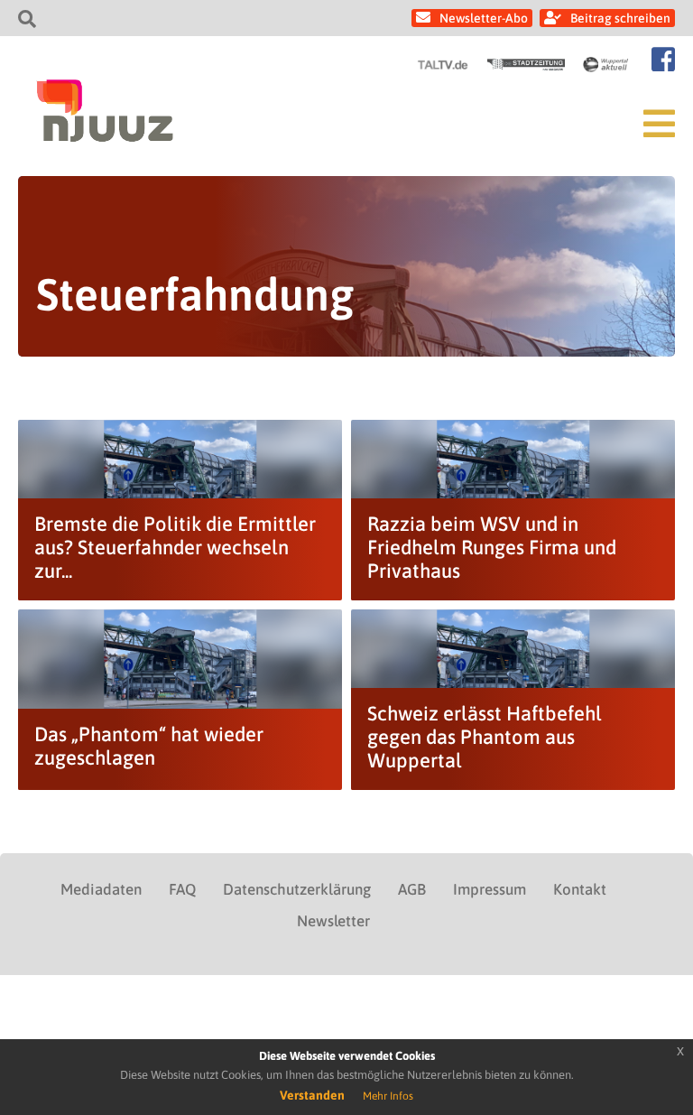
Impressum (489, 889)
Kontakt (579, 889)
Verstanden (312, 1095)
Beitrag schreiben (620, 18)
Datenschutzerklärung (297, 889)
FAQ (182, 889)
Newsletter (333, 921)
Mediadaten (101, 889)
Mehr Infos (388, 1096)
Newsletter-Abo (483, 18)
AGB (412, 889)
